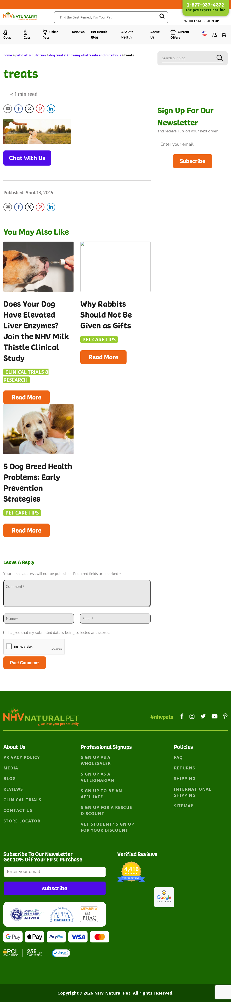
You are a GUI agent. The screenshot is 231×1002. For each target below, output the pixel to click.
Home (7, 55)
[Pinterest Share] (40, 108)
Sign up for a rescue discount (106, 810)
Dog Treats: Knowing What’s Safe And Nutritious (85, 55)
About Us (154, 34)
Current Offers (180, 34)
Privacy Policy (21, 757)
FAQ (178, 757)
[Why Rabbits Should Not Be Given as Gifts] (115, 267)
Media (10, 768)
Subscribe (192, 161)
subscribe (54, 888)
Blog (9, 778)
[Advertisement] (192, 196)
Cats (27, 37)
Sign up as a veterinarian (97, 777)
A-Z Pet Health (127, 34)
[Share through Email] (7, 108)
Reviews (78, 32)
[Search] (161, 17)
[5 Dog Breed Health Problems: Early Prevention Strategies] (38, 429)
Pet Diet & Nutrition (30, 55)
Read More (26, 397)
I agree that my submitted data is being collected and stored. (58, 632)
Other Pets (50, 34)
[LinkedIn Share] (51, 108)
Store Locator (21, 821)
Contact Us (17, 810)
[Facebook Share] (18, 108)
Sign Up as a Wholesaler (96, 760)
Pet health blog (99, 34)
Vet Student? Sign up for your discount (107, 827)
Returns (184, 768)
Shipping (185, 778)
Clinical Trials (22, 799)
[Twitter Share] (29, 108)
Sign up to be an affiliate (101, 793)
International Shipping (192, 792)
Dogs (7, 37)
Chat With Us (27, 158)
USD (203, 35)
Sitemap (184, 805)
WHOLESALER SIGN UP (201, 21)
